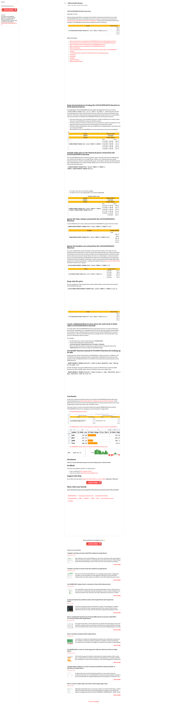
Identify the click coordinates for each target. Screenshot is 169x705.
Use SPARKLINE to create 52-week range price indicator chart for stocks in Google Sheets (93, 426)
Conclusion (73, 54)
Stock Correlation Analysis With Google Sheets (81, 634)
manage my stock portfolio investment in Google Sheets (82, 20)
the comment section (86, 471)
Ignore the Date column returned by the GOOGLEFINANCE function (87, 44)
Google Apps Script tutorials (86, 495)
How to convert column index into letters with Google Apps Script (87, 683)
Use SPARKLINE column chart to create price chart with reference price (89, 446)
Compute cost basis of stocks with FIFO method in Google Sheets (87, 553)
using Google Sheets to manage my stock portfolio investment (97, 401)
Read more (117, 564)
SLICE (97, 498)
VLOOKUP (70, 501)
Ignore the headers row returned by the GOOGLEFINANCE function (87, 46)
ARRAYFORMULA (72, 495)
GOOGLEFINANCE (72, 498)
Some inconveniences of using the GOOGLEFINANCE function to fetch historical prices (93, 41)
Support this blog (74, 59)
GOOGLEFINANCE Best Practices (78, 411)
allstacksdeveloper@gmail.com (89, 473)
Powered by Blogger (94, 701)
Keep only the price (75, 48)
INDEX (80, 498)
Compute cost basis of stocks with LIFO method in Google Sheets (87, 568)
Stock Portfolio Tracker (107, 498)
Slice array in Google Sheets (112, 261)
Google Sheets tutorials (101, 495)
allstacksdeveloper (75, 3)
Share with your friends (76, 61)
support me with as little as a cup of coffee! (94, 479)
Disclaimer (73, 56)
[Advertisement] (94, 83)
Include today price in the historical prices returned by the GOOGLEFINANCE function (93, 43)
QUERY (93, 498)
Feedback (72, 58)
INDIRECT (86, 498)
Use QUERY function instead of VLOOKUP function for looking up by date (89, 53)
